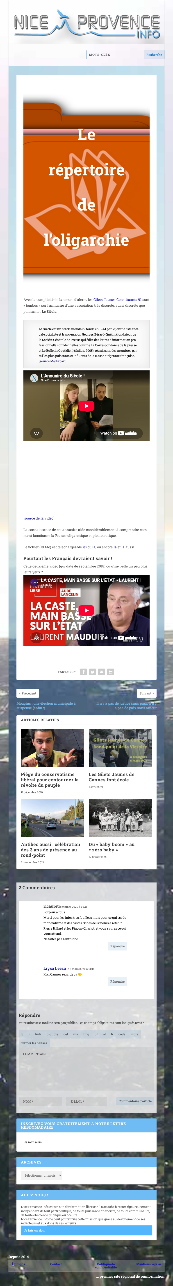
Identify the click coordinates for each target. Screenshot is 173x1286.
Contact (56, 1264)
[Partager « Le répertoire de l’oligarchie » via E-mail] (101, 671)
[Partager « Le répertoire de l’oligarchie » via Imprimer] (110, 671)
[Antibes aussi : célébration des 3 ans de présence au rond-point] (52, 818)
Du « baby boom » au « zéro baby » (112, 847)
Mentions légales (149, 1264)
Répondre (117, 946)
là (94, 547)
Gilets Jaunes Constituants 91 (117, 299)
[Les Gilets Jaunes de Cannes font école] (120, 748)
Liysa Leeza (54, 968)
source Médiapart (53, 361)
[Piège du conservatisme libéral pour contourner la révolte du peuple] (52, 748)
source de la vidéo (38, 518)
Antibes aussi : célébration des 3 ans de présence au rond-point (50, 849)
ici (85, 547)
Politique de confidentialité (106, 1265)
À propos (18, 1264)
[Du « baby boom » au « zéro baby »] (120, 818)
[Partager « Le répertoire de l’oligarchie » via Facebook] (83, 671)
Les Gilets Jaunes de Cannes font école (111, 776)
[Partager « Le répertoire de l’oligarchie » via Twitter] (92, 671)
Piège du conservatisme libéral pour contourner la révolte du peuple (50, 779)
